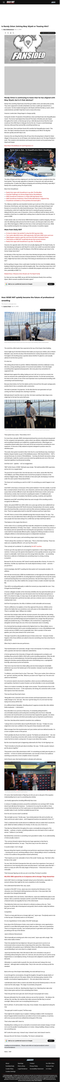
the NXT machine (37, 546)
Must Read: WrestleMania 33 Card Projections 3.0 (18, 145)
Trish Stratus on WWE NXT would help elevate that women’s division (26, 239)
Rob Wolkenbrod (8, 29)
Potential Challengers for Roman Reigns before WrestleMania (24, 194)
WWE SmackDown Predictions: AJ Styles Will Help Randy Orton (24, 196)
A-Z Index (48, 1069)
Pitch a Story (21, 1066)
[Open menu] (4, 2)
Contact (32, 1063)
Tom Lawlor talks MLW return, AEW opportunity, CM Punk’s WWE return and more (29, 235)
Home (6, 1051)
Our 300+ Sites (50, 1063)
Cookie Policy (9, 1069)
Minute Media (9, 1075)
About (7, 1063)
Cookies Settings (10, 1071)
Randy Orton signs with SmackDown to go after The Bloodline (24, 192)
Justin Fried (7, 306)
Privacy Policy (34, 1066)
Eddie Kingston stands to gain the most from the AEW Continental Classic (27, 237)
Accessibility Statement (37, 1069)
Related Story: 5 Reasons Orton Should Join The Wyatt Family (22, 274)
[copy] (13, 33)
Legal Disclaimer (22, 1069)
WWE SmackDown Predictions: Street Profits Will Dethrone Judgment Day (27, 198)
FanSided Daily (10, 1066)
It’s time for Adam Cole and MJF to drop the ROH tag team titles (24, 233)
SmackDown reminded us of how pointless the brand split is (23, 200)
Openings (20, 1063)
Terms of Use (50, 1066)
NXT (10, 1051)
